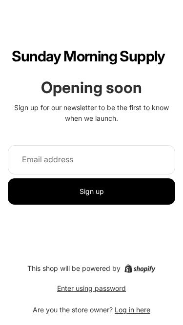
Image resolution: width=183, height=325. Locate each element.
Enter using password (91, 288)
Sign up (92, 191)
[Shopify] (139, 268)
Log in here (132, 310)
